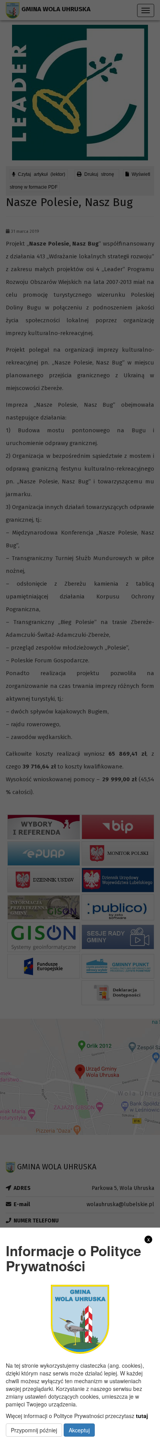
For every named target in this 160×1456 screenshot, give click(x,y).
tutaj (142, 1416)
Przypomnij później (34, 1430)
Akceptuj (79, 1430)
